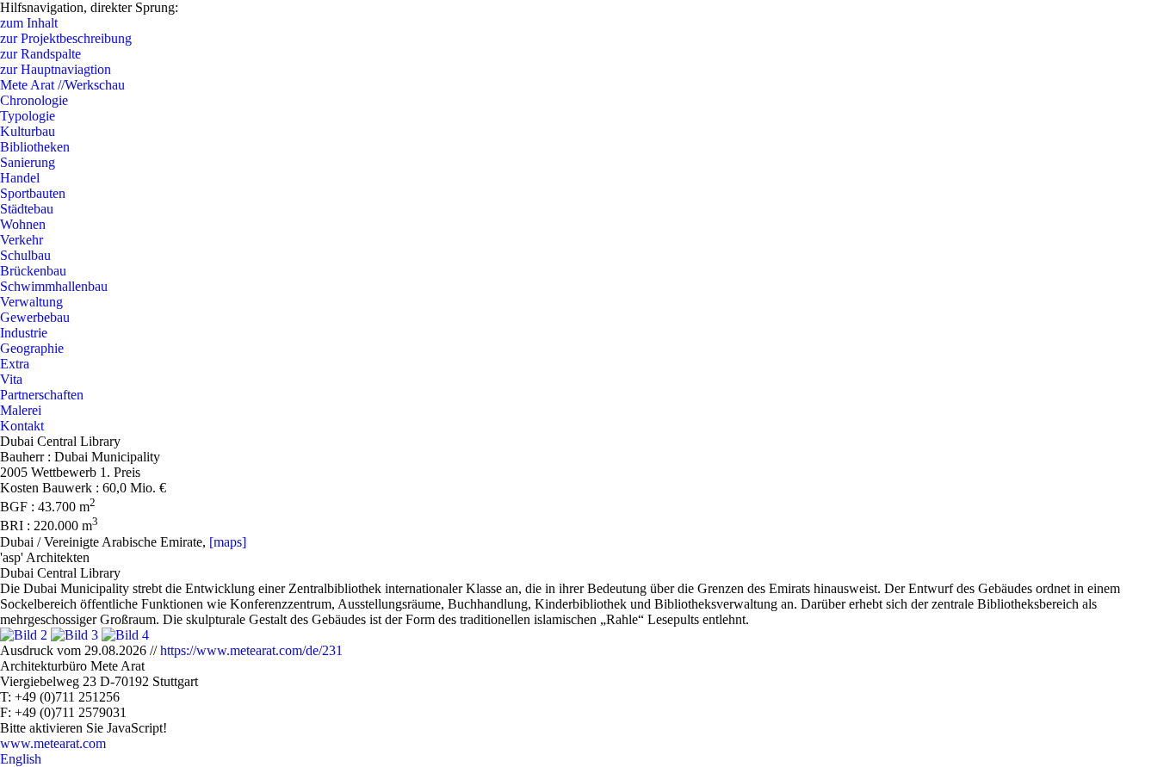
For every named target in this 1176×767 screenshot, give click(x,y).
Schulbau (25, 255)
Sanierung (27, 162)
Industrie (23, 332)
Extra (14, 363)
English (20, 759)
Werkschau (62, 84)
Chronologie (34, 100)
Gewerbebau (35, 317)
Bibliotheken (35, 146)
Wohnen (23, 224)
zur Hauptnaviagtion (55, 69)
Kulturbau (27, 131)
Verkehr (21, 239)
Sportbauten (32, 193)
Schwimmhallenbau (54, 286)
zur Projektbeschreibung (66, 38)
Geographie (32, 348)
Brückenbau (33, 270)
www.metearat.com (53, 743)
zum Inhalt (29, 22)
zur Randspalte (40, 53)
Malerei (20, 410)
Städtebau (26, 208)
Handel (20, 177)
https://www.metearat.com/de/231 (251, 650)
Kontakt (22, 425)
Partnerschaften (42, 394)
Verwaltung (31, 301)
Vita (11, 379)
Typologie (27, 115)
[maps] (227, 542)
